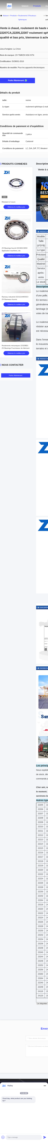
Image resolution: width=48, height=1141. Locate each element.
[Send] (45, 1137)
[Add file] (3, 1137)
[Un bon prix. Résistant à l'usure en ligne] (16, 183)
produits (13, 16)
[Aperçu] (9, 6)
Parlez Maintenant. (16, 80)
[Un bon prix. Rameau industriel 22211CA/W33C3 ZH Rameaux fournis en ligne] (16, 278)
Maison (25, 6)
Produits (37, 6)
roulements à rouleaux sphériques (27, 18)
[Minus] (44, 1085)
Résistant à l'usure (8, 202)
